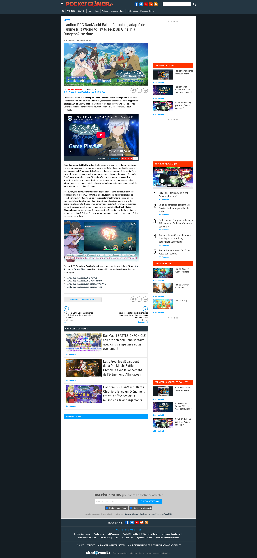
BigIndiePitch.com (145, 538)
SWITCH (81, 11)
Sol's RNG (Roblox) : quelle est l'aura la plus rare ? (183, 105)
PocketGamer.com (82, 534)
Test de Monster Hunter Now (182, 286)
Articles (105, 11)
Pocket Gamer (113, 159)
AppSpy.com (99, 534)
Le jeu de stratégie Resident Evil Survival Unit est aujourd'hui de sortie (174, 208)
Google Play (79, 269)
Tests (97, 11)
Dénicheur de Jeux (147, 11)
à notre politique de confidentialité (160, 514)
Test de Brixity (181, 300)
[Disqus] (106, 452)
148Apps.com (113, 534)
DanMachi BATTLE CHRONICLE (91, 92)
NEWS (67, 20)
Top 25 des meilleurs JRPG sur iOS (81, 278)
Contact (91, 545)
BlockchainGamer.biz (87, 538)
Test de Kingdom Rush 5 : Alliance (182, 270)
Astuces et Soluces (117, 11)
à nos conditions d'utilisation (135, 514)
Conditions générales (139, 545)
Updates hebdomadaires (143, 508)
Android (72, 92)
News (90, 11)
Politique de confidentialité (167, 545)
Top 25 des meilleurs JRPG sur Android (84, 280)
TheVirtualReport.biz (109, 538)
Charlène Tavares (74, 89)
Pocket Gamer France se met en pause (184, 72)
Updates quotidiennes (118, 508)
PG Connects (127, 538)
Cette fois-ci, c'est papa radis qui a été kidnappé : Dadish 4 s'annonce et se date (176, 223)
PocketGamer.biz (130, 534)
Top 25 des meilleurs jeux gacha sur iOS (84, 287)
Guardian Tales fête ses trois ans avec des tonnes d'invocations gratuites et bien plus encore (133, 315)
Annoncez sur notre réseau (111, 545)
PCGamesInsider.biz (149, 534)
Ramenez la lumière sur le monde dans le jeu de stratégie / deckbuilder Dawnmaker (175, 238)
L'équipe (80, 545)
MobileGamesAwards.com (167, 538)
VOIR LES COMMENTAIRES (83, 299)
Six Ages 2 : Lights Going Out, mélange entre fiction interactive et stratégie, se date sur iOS (78, 315)
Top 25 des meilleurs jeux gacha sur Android (86, 284)
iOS (62, 11)
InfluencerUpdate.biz (171, 534)
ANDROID (71, 11)
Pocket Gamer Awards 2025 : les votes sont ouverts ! (183, 89)
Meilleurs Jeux (132, 11)
